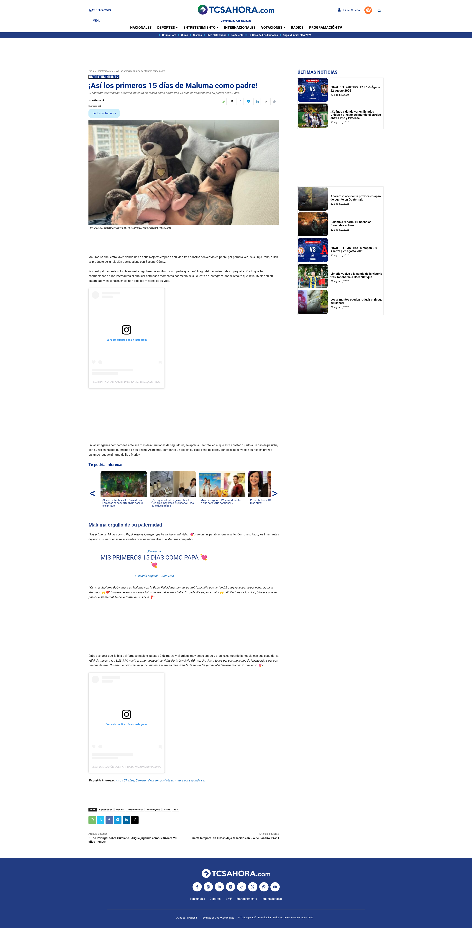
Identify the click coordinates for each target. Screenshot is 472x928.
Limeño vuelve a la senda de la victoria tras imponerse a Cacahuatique (356, 275)
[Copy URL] (265, 101)
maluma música (135, 809)
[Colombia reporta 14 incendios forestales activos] (313, 224)
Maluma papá (153, 809)
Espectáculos (105, 809)
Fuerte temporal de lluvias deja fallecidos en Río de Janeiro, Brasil (235, 838)
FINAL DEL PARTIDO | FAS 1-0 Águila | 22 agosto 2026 (355, 89)
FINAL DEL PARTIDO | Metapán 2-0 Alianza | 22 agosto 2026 (353, 249)
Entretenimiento (105, 71)
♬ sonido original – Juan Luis (154, 576)
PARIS (167, 809)
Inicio (91, 71)
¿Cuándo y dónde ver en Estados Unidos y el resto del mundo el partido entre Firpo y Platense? (355, 115)
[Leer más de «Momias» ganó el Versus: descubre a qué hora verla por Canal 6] (203, 506)
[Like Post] (274, 101)
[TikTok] (241, 886)
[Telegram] (248, 101)
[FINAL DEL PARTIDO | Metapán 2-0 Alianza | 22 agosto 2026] (313, 250)
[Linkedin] (257, 101)
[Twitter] (231, 101)
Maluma (120, 809)
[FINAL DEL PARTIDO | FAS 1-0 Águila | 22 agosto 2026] (313, 90)
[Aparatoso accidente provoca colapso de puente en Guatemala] (313, 199)
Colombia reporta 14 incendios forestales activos (350, 223)
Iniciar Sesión (350, 10)
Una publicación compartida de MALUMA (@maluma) (127, 382)
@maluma (154, 551)
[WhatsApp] (223, 101)
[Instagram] (208, 886)
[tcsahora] (236, 10)
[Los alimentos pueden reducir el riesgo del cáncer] (313, 302)
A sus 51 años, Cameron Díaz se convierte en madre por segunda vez (160, 780)
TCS (176, 809)
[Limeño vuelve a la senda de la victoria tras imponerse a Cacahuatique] (313, 276)
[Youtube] (275, 886)
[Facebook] (240, 101)
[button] (379, 10)
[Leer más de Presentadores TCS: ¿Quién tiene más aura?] (252, 506)
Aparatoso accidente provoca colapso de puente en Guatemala (355, 197)
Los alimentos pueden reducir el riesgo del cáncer (356, 301)
